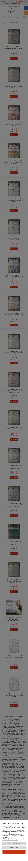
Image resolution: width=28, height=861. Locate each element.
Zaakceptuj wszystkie (14, 852)
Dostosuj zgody (14, 847)
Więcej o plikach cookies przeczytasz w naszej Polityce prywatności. (13, 839)
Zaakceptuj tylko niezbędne (14, 843)
